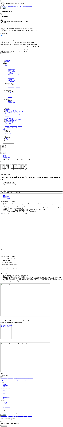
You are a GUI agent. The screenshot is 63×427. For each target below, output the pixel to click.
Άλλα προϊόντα (11, 78)
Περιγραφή (5, 195)
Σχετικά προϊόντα (6, 197)
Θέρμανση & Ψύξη (11, 85)
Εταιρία (6, 59)
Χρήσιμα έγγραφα (6, 198)
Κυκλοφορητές (11, 81)
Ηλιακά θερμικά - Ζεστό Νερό (11, 110)
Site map (4, 404)
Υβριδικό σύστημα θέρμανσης (11, 120)
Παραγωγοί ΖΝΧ (11, 80)
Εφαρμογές (7, 109)
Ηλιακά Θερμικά (11, 69)
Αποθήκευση (3, 52)
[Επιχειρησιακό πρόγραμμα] (8, 6)
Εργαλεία (10, 79)
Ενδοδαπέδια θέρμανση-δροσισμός (12, 112)
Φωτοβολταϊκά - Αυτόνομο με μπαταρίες (13, 119)
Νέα (4, 129)
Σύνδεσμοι (10, 97)
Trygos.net (5, 402)
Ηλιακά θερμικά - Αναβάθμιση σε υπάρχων (13, 126)
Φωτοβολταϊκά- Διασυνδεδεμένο (11, 127)
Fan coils (7, 116)
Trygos (6, 138)
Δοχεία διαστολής (11, 73)
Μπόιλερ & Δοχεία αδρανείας (13, 74)
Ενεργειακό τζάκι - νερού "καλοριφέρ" (13, 114)
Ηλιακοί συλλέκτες (11, 71)
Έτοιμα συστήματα (11, 70)
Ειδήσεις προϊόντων (9, 65)
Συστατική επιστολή (9, 122)
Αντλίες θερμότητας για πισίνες (14, 87)
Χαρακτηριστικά (6, 196)
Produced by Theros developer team (7, 413)
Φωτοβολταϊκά (11, 101)
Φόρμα (6, 132)
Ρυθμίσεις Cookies (6, 407)
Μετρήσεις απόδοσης (9, 121)
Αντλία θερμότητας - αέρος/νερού (12, 117)
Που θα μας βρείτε (9, 133)
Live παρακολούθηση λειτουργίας (12, 124)
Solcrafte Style (8, 123)
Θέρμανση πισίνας (9, 118)
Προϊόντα (5, 156)
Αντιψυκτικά (10, 77)
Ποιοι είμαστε (8, 60)
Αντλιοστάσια (10, 72)
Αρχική (4, 155)
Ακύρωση (8, 52)
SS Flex (6, 139)
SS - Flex (5, 403)
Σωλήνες (9, 93)
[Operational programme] (24, 6)
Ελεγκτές (10, 75)
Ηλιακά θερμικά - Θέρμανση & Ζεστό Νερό (14, 111)
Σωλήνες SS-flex (11, 92)
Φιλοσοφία (7, 61)
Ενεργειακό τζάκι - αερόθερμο (11, 113)
